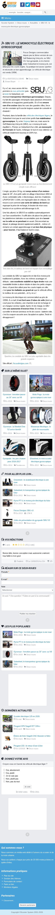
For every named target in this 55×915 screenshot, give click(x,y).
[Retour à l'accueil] (10, 5)
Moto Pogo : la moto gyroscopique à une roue (33, 632)
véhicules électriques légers (38, 115)
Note (3, 586)
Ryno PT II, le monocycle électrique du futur (32, 500)
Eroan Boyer (10, 81)
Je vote (27, 787)
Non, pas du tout (12, 781)
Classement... (9, 900)
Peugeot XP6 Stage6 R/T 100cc (27, 726)
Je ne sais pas (11, 776)
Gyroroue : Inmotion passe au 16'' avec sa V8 (33, 652)
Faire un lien (9, 884)
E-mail (4, 579)
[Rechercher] (45, 12)
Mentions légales (11, 887)
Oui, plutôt (9, 773)
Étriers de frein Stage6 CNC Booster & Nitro (32, 736)
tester (6, 94)
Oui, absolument (12, 770)
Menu (8, 18)
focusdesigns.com (21, 363)
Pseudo (5, 572)
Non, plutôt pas (11, 779)
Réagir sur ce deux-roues (20, 568)
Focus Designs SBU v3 (23, 510)
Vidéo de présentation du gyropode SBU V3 (32, 520)
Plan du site (9, 876)
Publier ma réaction (27, 614)
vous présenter (18, 91)
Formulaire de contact (13, 881)
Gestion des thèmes (12, 878)
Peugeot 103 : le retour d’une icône (28, 746)
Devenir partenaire (27, 905)
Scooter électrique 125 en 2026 (27, 716)
